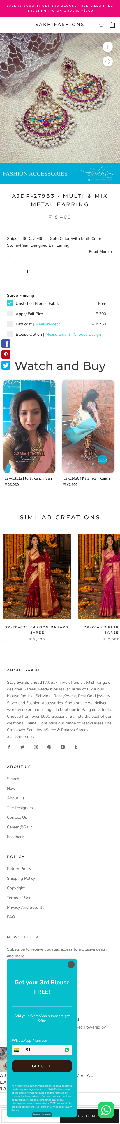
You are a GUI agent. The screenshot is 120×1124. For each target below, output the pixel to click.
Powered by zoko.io (42, 1114)
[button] (17, 1050)
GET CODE (42, 1066)
